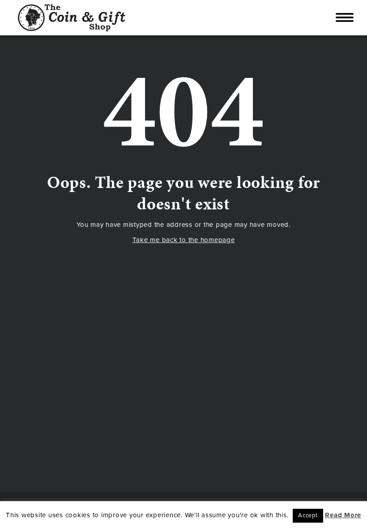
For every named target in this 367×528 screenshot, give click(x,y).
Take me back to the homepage (183, 240)
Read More (343, 515)
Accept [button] (308, 515)
